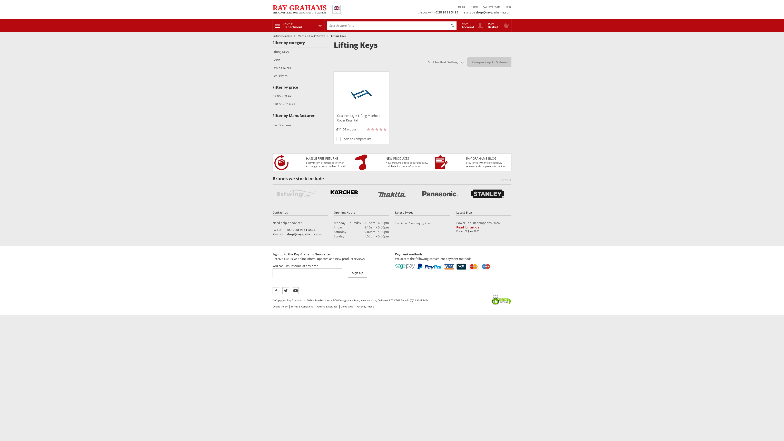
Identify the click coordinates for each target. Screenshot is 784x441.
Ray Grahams (282, 125)
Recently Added (365, 306)
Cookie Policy (280, 306)
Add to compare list (357, 139)
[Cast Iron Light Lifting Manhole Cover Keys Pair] (361, 94)
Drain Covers (282, 68)
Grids (276, 60)
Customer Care (492, 6)
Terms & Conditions (302, 306)
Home (461, 6)
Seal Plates (280, 76)
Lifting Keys (281, 52)
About (474, 6)
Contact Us (347, 306)
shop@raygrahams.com (493, 12)
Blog (508, 6)
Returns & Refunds (326, 306)
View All (506, 180)
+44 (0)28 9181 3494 (443, 12)
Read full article (467, 227)
